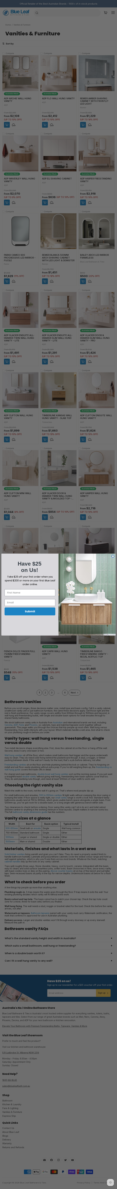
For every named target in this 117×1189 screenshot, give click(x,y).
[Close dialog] (112, 556)
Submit (30, 611)
